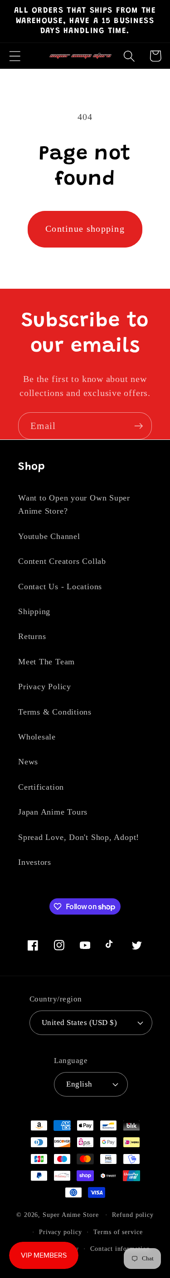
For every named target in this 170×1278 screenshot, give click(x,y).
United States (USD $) (79, 1022)
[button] (15, 56)
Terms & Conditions (55, 711)
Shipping (34, 611)
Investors (34, 862)
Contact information (120, 1248)
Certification (41, 787)
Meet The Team (46, 661)
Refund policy (133, 1214)
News (28, 761)
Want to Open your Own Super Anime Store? (74, 504)
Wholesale (37, 736)
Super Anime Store (70, 1214)
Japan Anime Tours (52, 811)
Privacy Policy (44, 686)
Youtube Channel (49, 536)
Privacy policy (60, 1231)
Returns (32, 636)
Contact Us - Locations (60, 586)
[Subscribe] (138, 426)
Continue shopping (85, 229)
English (79, 1084)
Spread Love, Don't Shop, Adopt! (78, 837)
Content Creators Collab (62, 561)
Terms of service (118, 1231)
